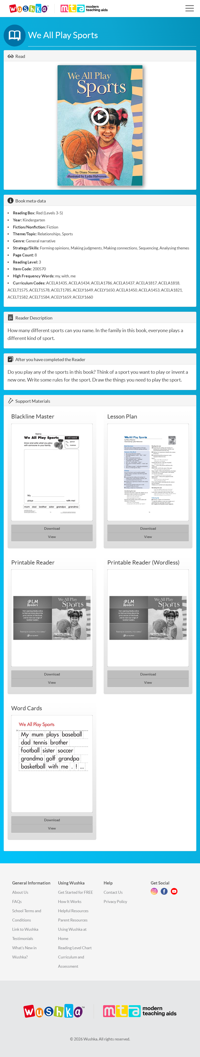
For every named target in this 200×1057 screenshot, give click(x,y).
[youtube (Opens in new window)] (174, 892)
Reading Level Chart (75, 948)
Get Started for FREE (75, 892)
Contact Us (113, 892)
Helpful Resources (73, 911)
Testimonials (22, 938)
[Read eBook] (100, 125)
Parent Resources (73, 920)
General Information (31, 883)
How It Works (69, 901)
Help (108, 883)
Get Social (160, 883)
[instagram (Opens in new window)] (154, 892)
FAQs (17, 901)
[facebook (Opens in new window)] (164, 892)
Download (52, 528)
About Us (20, 892)
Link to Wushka (25, 929)
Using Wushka (71, 883)
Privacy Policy (115, 901)
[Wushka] (100, 1011)
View (52, 537)
